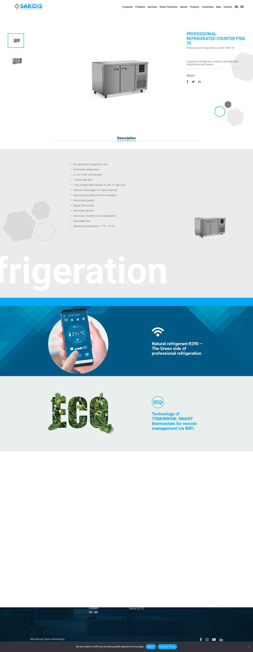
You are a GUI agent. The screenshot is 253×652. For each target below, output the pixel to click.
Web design (36, 639)
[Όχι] (248, 646)
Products (140, 6)
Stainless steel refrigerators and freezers (212, 63)
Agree (150, 646)
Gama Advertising (53, 639)
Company (127, 6)
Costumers (208, 6)
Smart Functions (168, 6)
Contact (228, 6)
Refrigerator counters (210, 61)
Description (126, 138)
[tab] (126, 138)
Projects (194, 6)
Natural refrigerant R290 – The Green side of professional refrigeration (177, 348)
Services (152, 6)
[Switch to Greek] (242, 7)
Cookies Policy (167, 646)
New (218, 6)
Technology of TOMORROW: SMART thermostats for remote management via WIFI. (174, 421)
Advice (183, 6)
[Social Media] (187, 81)
